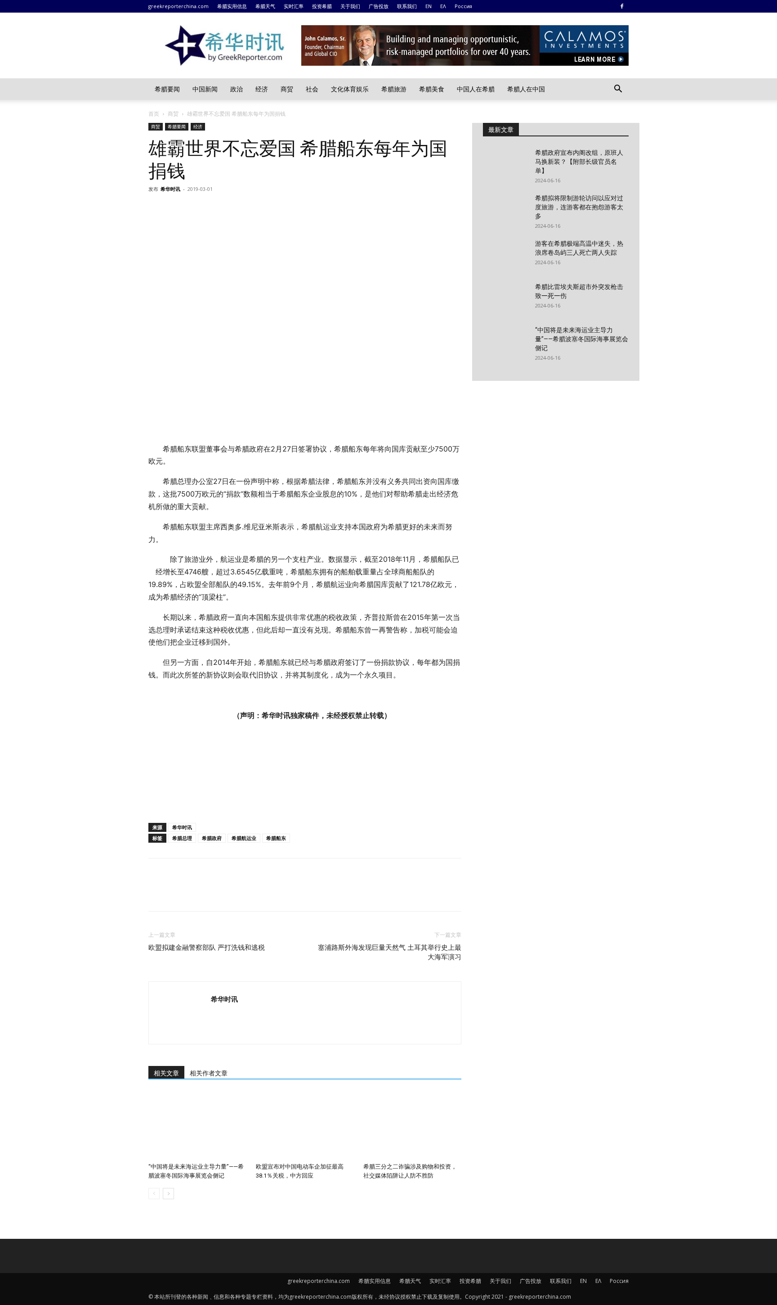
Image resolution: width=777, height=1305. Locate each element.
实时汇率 (294, 6)
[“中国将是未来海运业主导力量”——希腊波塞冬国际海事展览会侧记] (197, 1125)
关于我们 (350, 6)
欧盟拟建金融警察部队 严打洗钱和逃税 (206, 948)
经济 (261, 89)
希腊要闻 (167, 89)
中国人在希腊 (476, 89)
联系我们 (407, 6)
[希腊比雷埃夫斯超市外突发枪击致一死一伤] (505, 298)
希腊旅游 (393, 89)
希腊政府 (212, 838)
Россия (463, 6)
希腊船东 (276, 838)
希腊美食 (431, 89)
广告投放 (378, 6)
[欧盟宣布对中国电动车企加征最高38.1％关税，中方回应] (305, 1125)
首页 (153, 113)
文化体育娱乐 (350, 89)
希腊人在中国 (526, 89)
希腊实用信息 (232, 6)
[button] (618, 90)
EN (428, 6)
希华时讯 (170, 188)
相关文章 (166, 1073)
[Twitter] (178, 209)
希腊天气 (265, 6)
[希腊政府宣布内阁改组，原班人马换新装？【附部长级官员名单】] (505, 164)
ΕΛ (443, 6)
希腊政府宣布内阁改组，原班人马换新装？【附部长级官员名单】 (579, 161)
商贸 (287, 89)
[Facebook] (622, 6)
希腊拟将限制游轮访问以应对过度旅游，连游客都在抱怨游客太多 (579, 207)
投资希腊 (322, 6)
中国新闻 (205, 89)
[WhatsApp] (219, 209)
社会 (312, 89)
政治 (236, 89)
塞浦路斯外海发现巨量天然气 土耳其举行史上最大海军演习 (389, 952)
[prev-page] (154, 1193)
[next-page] (168, 1193)
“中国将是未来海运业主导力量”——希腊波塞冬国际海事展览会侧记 (581, 339)
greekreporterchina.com (178, 6)
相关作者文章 (209, 1073)
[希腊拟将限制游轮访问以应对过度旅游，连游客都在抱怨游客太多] (505, 209)
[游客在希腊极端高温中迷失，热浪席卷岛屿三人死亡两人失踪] (505, 255)
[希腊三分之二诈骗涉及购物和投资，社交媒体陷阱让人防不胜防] (412, 1125)
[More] (240, 209)
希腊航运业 (244, 838)
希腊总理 (182, 838)
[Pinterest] (199, 209)
